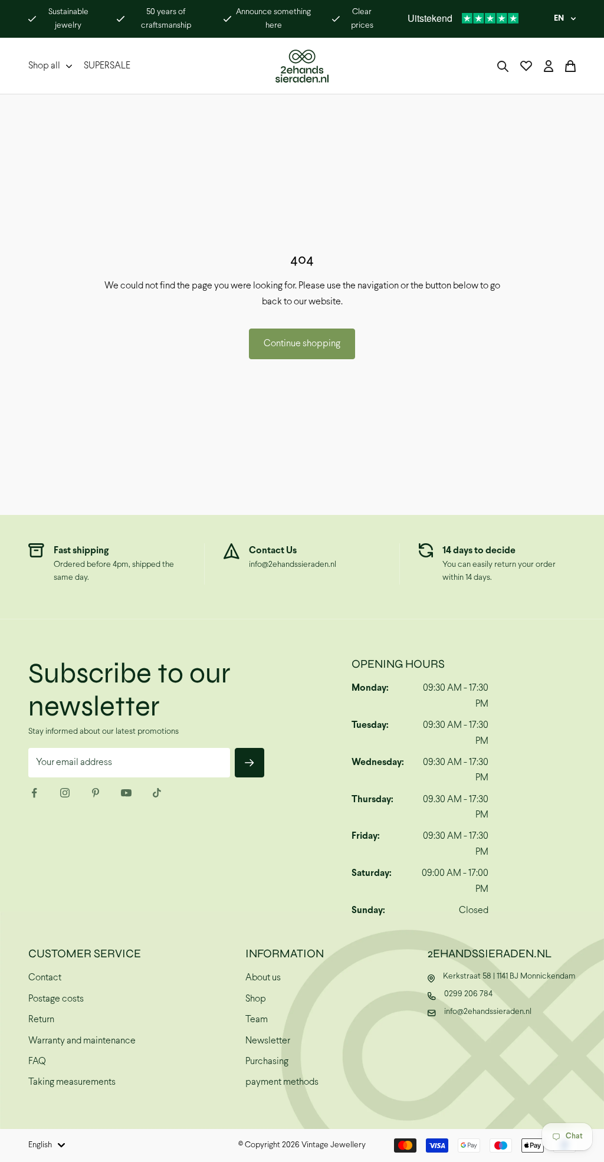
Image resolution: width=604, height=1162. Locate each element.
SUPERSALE (107, 65)
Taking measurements (72, 1082)
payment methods (282, 1082)
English (40, 1145)
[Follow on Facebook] (34, 793)
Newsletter (267, 1040)
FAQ (37, 1061)
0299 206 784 (468, 994)
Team (256, 1019)
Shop (255, 998)
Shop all (44, 65)
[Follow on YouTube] (126, 793)
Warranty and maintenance (82, 1040)
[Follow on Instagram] (65, 793)
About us (263, 977)
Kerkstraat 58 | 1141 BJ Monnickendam (509, 976)
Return (41, 1019)
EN (559, 18)
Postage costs (56, 998)
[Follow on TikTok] (157, 793)
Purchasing (266, 1061)
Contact (44, 977)
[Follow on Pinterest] (95, 793)
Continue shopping (302, 343)
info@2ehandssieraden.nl (292, 565)
